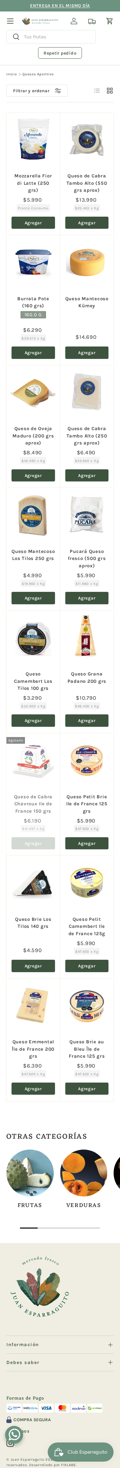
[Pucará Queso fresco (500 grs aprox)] (87, 514)
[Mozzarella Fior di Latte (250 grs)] (33, 139)
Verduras (83, 1206)
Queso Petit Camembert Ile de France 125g (87, 926)
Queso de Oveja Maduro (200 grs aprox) (33, 436)
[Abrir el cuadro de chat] (14, 1435)
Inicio (11, 74)
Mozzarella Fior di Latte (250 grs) (33, 183)
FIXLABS (68, 1465)
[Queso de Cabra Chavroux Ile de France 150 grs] (33, 760)
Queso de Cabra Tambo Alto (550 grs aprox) (87, 183)
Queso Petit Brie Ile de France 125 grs (87, 804)
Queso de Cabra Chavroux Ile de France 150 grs (33, 804)
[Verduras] (84, 1173)
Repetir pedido (60, 53)
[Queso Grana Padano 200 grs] (87, 637)
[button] (110, 21)
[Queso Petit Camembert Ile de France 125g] (87, 882)
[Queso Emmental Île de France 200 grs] (33, 1005)
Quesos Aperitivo (38, 74)
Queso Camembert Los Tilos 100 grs (33, 681)
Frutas (30, 1206)
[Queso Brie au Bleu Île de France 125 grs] (87, 1005)
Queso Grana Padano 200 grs (87, 677)
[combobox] (51, 36)
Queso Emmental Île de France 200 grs (33, 1049)
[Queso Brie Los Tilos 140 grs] (33, 882)
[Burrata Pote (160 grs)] (33, 262)
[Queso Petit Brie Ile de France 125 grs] (87, 760)
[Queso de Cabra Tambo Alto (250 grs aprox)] (87, 392)
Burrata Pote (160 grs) (33, 302)
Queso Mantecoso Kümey (86, 302)
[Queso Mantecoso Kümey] (87, 262)
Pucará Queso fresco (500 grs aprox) (87, 558)
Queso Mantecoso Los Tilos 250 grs (33, 555)
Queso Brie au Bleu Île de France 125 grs (87, 1049)
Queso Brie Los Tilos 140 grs (33, 922)
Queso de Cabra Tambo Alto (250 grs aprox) (87, 436)
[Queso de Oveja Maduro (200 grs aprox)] (33, 392)
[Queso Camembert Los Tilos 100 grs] (33, 637)
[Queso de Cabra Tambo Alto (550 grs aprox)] (87, 139)
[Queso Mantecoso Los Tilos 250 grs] (33, 514)
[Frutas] (30, 1173)
